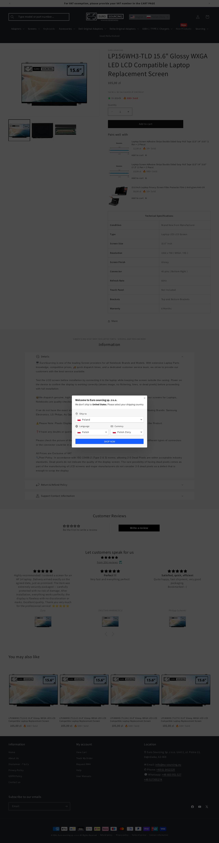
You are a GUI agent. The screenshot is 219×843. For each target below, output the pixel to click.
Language (84, 426)
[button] (109, 420)
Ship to (83, 413)
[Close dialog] (144, 398)
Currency (119, 426)
